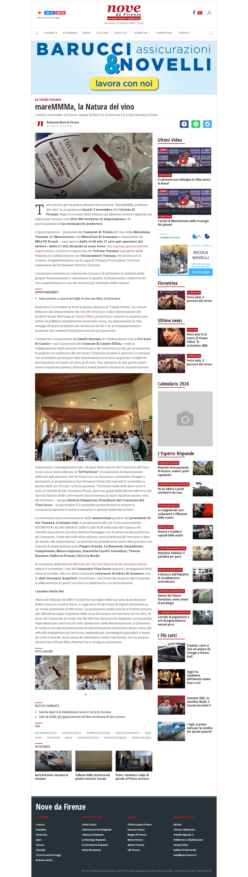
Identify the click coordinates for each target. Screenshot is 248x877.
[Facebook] (194, 12)
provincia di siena (141, 737)
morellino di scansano (98, 732)
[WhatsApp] (195, 124)
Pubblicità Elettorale (185, 850)
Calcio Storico (89, 824)
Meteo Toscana (136, 845)
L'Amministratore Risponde (96, 829)
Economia (70, 32)
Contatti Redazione (184, 829)
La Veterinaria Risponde (95, 845)
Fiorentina (164, 32)
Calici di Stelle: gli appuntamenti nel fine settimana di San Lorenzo (82, 717)
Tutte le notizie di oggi (48, 855)
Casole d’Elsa (84, 316)
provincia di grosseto (115, 737)
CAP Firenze (134, 850)
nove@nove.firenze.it (185, 855)
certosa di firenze (71, 732)
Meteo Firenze (135, 839)
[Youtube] (200, 12)
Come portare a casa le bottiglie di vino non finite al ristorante (79, 298)
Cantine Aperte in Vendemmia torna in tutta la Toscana (75, 712)
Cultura (102, 32)
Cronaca (50, 32)
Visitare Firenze (136, 829)
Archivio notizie (44, 860)
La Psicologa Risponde (94, 839)
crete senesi (53, 737)
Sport (86, 32)
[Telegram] (207, 124)
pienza (68, 737)
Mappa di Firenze (137, 834)
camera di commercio (127, 732)
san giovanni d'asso (46, 732)
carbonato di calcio (88, 737)
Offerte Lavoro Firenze (140, 824)
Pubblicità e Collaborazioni (188, 839)
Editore (177, 824)
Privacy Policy (181, 845)
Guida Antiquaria (91, 850)
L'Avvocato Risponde (92, 834)
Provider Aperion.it (184, 834)
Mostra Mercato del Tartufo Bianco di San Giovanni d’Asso (104, 564)
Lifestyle (120, 32)
